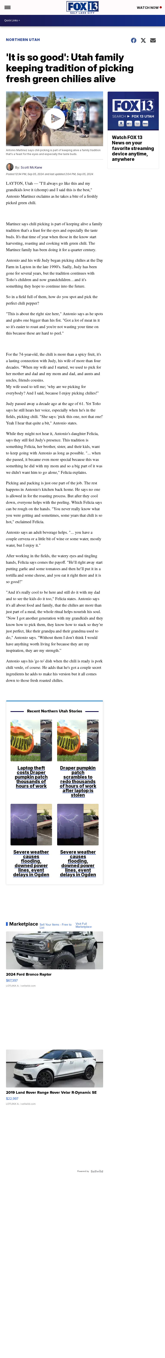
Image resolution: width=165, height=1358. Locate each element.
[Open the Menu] (7, 7)
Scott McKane (31, 167)
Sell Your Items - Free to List (56, 926)
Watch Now (148, 8)
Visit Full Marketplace (84, 925)
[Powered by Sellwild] (97, 1171)
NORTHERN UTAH (23, 40)
